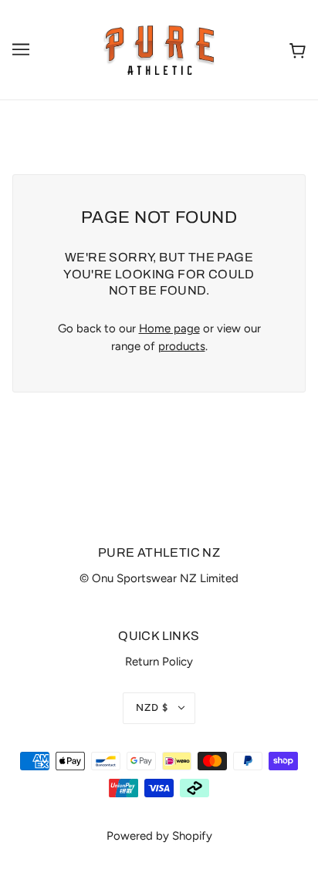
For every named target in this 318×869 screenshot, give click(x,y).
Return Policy (159, 662)
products (181, 346)
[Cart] (297, 49)
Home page (169, 328)
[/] (159, 49)
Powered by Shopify (159, 836)
